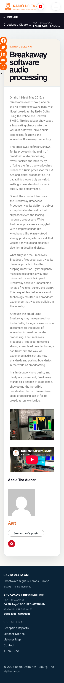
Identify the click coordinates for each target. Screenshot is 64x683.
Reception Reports (16, 628)
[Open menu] (56, 6)
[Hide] (1, 73)
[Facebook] (3, 40)
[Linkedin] (3, 53)
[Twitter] (3, 47)
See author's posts (26, 533)
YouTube (11, 651)
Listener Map (12, 639)
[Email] (3, 60)
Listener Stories (14, 634)
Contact (9, 645)
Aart (12, 523)
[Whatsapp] (3, 66)
